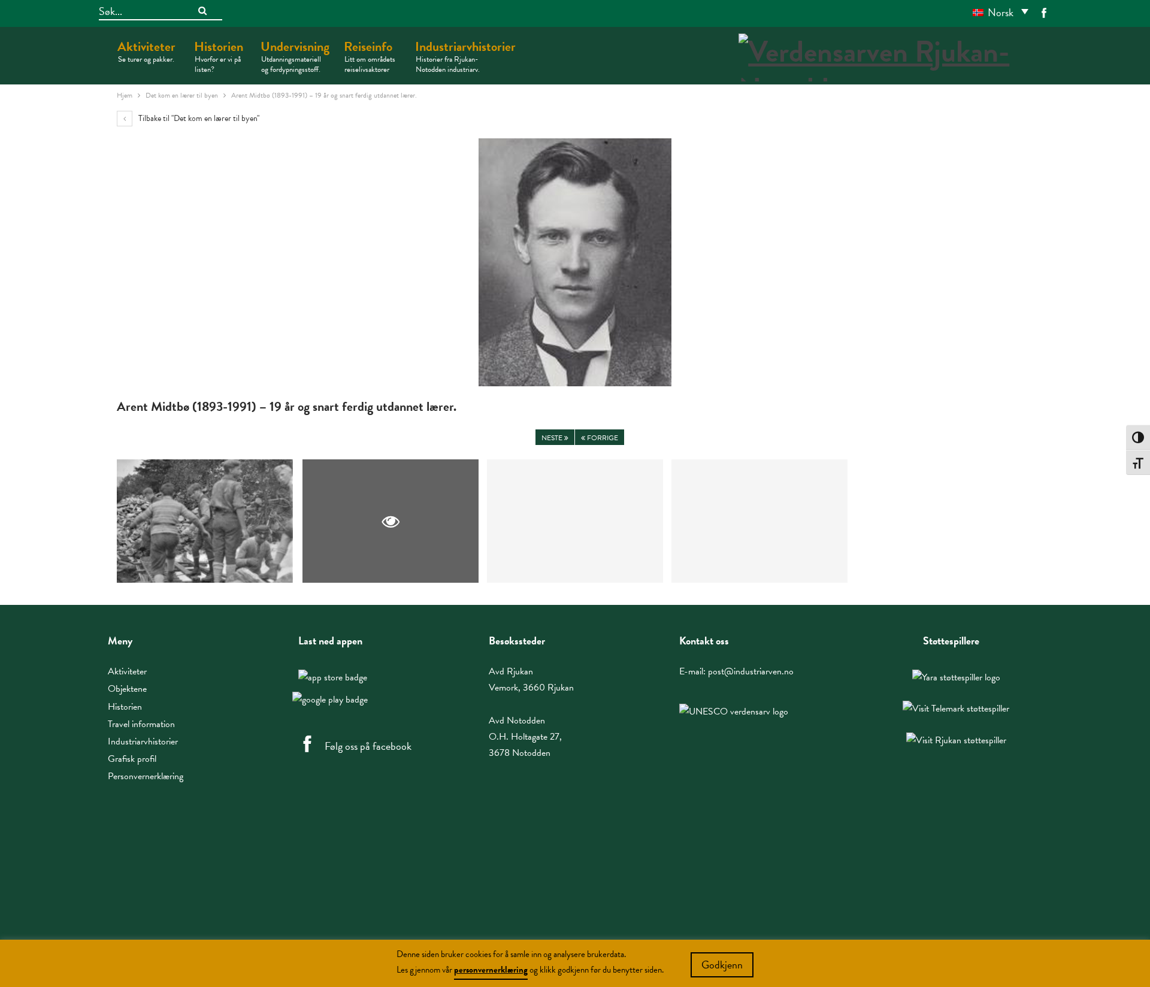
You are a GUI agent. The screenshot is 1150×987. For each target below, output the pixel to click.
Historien (218, 56)
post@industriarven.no (751, 671)
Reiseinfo (369, 56)
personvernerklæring (491, 969)
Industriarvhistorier (465, 56)
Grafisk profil (132, 759)
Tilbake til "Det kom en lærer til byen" (198, 118)
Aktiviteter (146, 51)
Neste (552, 437)
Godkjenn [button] (722, 964)
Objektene (127, 689)
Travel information (141, 724)
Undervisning (295, 56)
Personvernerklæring (145, 776)
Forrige (601, 437)
